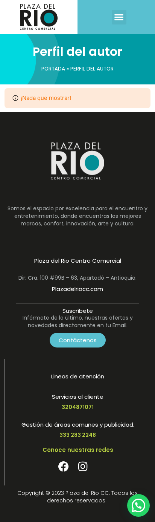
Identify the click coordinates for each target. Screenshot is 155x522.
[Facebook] (63, 466)
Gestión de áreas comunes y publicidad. (77, 425)
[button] (119, 17)
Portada (53, 68)
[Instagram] (83, 466)
